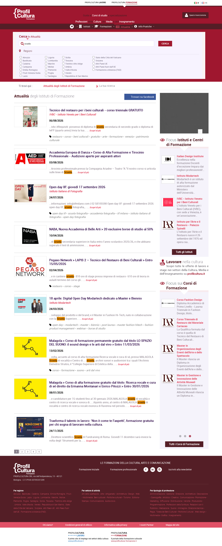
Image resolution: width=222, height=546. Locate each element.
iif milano (122, 213)
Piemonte (52, 70)
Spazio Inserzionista (197, 15)
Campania (27, 66)
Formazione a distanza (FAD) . (34, 511)
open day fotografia (74, 217)
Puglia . (26, 501)
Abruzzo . (17, 493)
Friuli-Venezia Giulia (31, 73)
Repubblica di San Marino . (53, 504)
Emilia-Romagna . (58, 493)
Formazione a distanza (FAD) (108, 70)
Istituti (86, 26)
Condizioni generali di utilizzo (78, 524)
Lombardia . (46, 497)
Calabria (26, 63)
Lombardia (53, 60)
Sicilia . (43, 501)
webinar (81, 328)
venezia (129, 136)
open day (57, 325)
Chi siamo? (48, 524)
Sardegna (52, 76)
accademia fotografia (102, 213)
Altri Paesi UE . (49, 508)
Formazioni (106, 26)
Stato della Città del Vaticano (108, 57)
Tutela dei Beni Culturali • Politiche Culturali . (175, 511)
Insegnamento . (175, 515)
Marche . (55, 497)
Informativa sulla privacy (115, 524)
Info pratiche (145, 26)
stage (76, 286)
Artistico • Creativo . (171, 497)
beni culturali (80, 136)
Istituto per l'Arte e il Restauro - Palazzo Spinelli (188, 225)
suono (80, 370)
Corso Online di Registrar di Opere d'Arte (198, 411)
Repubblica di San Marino (76, 76)
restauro (57, 136)
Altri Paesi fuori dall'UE (106, 66)
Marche (51, 63)
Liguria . (37, 497)
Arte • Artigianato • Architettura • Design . (118, 493)
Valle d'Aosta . (28, 504)
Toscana (69, 60)
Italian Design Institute (190, 156)
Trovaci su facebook (142, 97)
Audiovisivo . (110, 501)
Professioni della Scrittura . (178, 504)
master (84, 325)
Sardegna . (35, 501)
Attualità (125, 26)
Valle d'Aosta (71, 70)
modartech (71, 325)
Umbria (68, 66)
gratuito (95, 136)
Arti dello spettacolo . (91, 493)
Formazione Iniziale (89, 469)
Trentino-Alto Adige (74, 63)
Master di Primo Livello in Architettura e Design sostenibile (197, 303)
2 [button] (185, 436)
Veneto (68, 73)
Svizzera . (39, 508)
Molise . (62, 497)
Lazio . (30, 497)
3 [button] (190, 436)
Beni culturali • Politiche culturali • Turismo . (113, 497)
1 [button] (180, 436)
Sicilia (68, 57)
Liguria (51, 57)
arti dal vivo (93, 370)
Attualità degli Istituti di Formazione (64, 86)
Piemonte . (18, 501)
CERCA (165, 43)
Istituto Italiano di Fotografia (65, 191)
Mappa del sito (172, 524)
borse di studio (96, 328)
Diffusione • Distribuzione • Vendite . (176, 501)
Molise (51, 66)
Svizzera (99, 60)
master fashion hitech (129, 325)
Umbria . (18, 504)
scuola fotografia (78, 213)
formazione (115, 136)
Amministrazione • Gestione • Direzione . (167, 493)
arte (104, 136)
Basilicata (27, 60)
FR (206, 3)
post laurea (108, 325)
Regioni (28, 51)
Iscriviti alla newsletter (180, 469)
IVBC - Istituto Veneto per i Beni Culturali (72, 114)
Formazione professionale (123, 469)
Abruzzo (26, 57)
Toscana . (50, 501)
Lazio (25, 76)
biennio (95, 325)
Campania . (45, 493)
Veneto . (38, 504)
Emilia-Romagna (30, 70)
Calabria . (36, 493)
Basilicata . (27, 493)
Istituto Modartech (60, 302)
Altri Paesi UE (101, 63)
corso (67, 136)
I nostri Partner (147, 524)
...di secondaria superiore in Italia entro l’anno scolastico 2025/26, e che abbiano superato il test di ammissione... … (99, 243)
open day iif (58, 213)
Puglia (51, 73)
